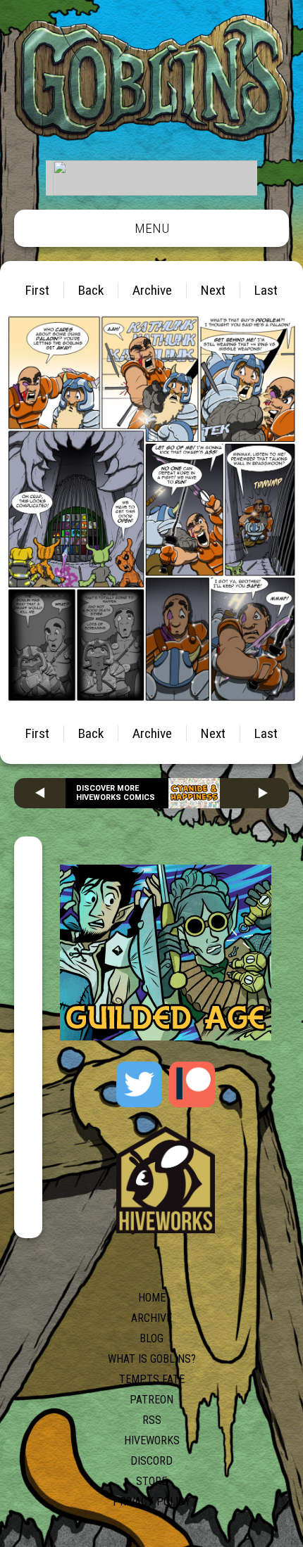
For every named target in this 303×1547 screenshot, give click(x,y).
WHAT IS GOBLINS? (152, 1358)
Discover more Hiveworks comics (115, 793)
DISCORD (151, 1461)
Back (91, 290)
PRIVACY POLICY (152, 1501)
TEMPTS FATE (152, 1379)
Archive (152, 290)
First (37, 290)
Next (213, 290)
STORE (151, 1481)
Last (266, 290)
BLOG (151, 1338)
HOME (152, 1297)
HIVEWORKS (152, 1440)
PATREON (151, 1399)
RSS (151, 1420)
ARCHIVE (151, 1318)
